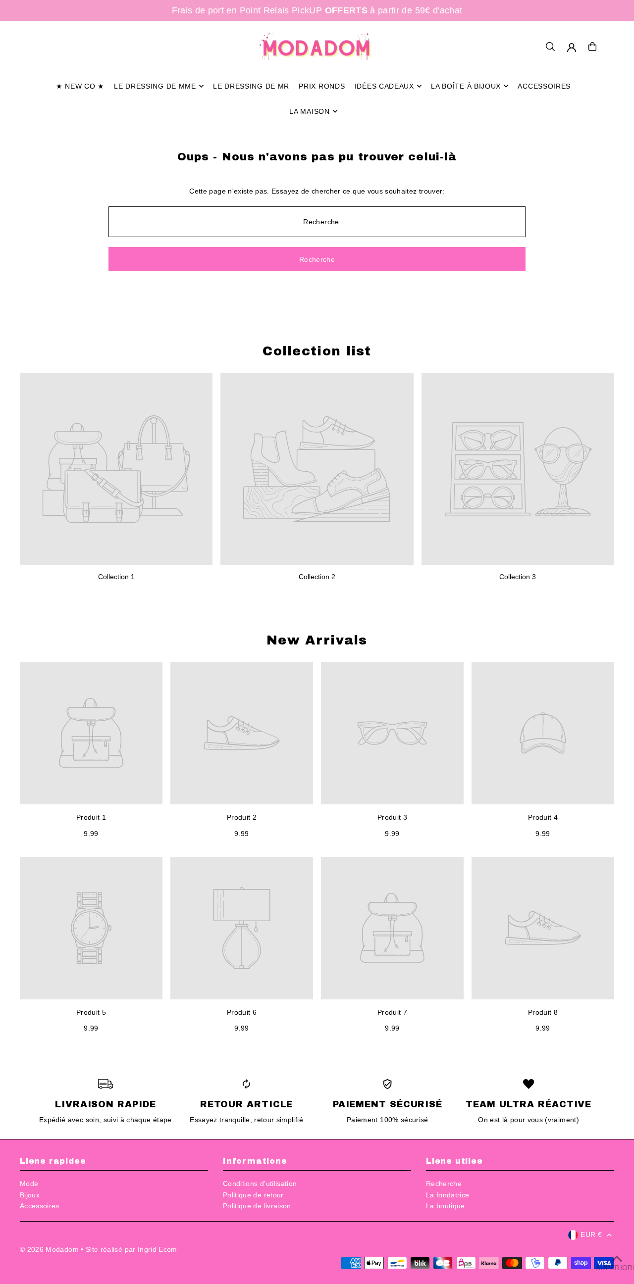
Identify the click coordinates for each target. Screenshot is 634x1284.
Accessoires (39, 1206)
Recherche (444, 1183)
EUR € (591, 1234)
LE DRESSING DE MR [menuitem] (251, 86)
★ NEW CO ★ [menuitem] (80, 86)
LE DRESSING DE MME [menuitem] (155, 86)
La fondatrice (448, 1195)
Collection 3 (517, 577)
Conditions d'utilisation (260, 1183)
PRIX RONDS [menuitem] (322, 86)
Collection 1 (116, 577)
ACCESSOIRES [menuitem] (544, 86)
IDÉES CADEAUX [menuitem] (384, 86)
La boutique (445, 1206)
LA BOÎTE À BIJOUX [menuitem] (466, 86)
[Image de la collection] (116, 469)
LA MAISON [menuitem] (309, 111)
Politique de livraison (257, 1206)
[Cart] (592, 46)
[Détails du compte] (571, 47)
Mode (29, 1183)
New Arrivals (317, 640)
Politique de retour (253, 1195)
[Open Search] (550, 46)
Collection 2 (317, 577)
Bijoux (30, 1195)
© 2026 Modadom (49, 1249)
